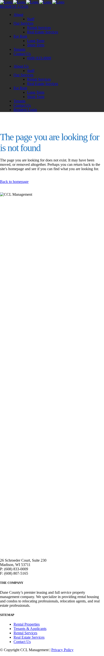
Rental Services (25, 633)
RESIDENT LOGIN (14, 6)
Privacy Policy (62, 650)
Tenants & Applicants (30, 629)
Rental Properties (27, 624)
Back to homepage (14, 182)
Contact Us (22, 642)
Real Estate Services (29, 637)
